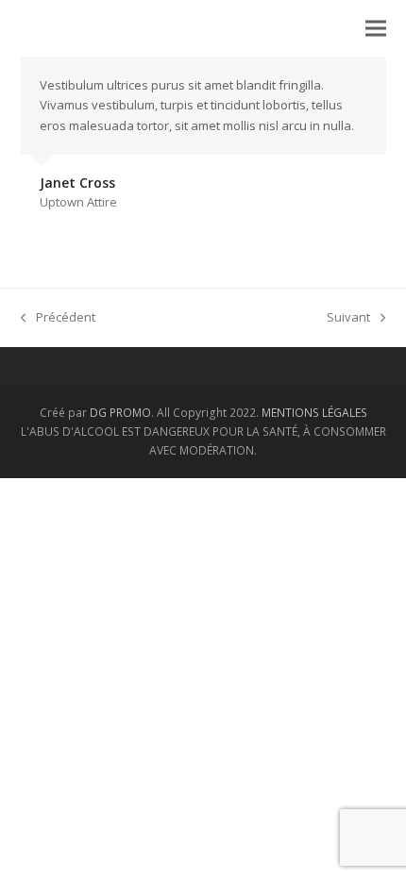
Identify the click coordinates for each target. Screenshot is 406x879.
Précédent (58, 316)
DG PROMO (120, 413)
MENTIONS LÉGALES (314, 413)
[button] (375, 29)
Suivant (348, 316)
